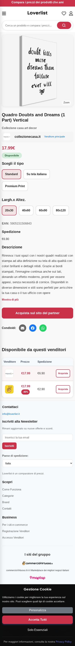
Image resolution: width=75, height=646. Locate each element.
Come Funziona (11, 489)
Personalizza (37, 610)
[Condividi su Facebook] (32, 328)
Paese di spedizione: (15, 455)
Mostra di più (10, 299)
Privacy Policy (64, 641)
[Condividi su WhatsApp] (43, 328)
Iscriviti (9, 445)
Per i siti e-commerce (15, 524)
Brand (5, 502)
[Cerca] (64, 25)
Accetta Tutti (37, 619)
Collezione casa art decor (19, 128)
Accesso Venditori (13, 537)
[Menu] (6, 13)
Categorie (8, 495)
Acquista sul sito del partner (37, 313)
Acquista (63, 373)
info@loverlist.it (11, 413)
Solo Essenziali (37, 629)
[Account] (71, 13)
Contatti (6, 508)
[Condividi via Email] (22, 328)
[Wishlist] (64, 13)
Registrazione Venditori (15, 531)
